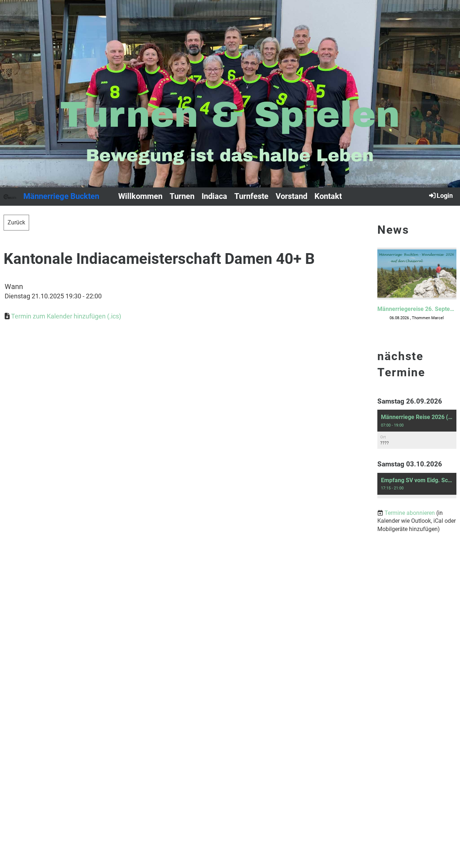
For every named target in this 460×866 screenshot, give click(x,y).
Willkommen (140, 196)
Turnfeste (251, 196)
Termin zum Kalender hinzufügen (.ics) (66, 316)
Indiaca (214, 196)
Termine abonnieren (410, 512)
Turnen (182, 196)
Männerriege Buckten (61, 196)
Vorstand (291, 196)
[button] (416, 429)
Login (445, 195)
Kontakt (328, 196)
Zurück (16, 222)
